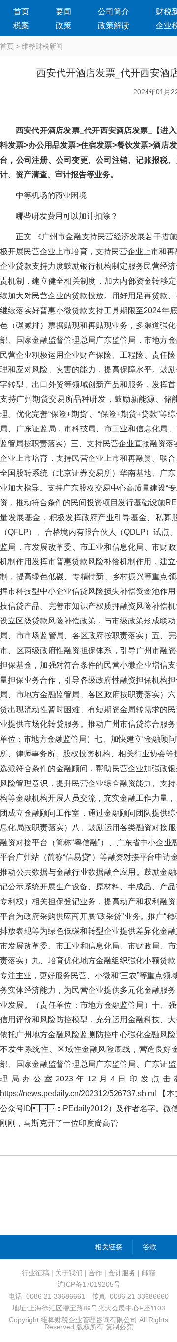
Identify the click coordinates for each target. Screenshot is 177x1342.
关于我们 (69, 1273)
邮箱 (148, 1273)
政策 (63, 25)
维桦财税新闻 (42, 46)
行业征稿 (35, 1273)
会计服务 (122, 1273)
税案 (21, 25)
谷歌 (149, 1247)
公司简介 (113, 11)
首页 (21, 11)
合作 (95, 1273)
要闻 (63, 11)
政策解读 (113, 25)
